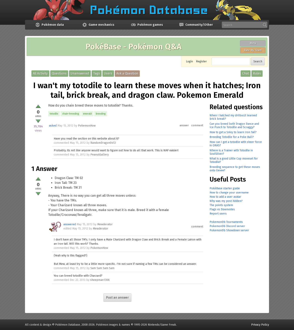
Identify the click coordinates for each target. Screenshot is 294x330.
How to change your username (229, 192)
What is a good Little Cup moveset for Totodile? (234, 160)
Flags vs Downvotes (222, 209)
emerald (87, 113)
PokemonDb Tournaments (226, 222)
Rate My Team (253, 50)
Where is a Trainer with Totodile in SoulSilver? (231, 152)
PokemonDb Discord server (227, 226)
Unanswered (80, 73)
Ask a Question (127, 73)
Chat (245, 73)
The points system (221, 205)
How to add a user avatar (225, 196)
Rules (257, 73)
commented (61, 143)
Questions (59, 73)
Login (189, 61)
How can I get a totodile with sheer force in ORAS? (236, 143)
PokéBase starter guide (225, 188)
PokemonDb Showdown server (229, 230)
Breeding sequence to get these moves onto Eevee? (235, 168)
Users (108, 73)
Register (201, 61)
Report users (218, 213)
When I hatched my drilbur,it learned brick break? (233, 117)
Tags (96, 73)
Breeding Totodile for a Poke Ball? (232, 137)
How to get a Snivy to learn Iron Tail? (233, 132)
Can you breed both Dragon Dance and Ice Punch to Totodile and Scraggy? (234, 125)
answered (69, 224)
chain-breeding (70, 113)
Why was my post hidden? (226, 201)
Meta (253, 43)
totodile (54, 113)
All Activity (40, 73)
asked (53, 125)
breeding (101, 113)
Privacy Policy (260, 324)
